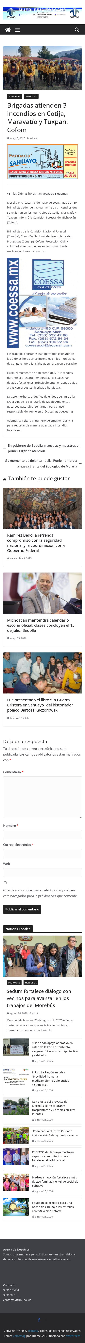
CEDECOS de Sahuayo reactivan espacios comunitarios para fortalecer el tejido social (53, 1156)
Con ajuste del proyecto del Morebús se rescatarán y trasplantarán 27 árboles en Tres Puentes (54, 1108)
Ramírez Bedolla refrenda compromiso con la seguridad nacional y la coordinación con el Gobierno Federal (36, 542)
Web (6, 864)
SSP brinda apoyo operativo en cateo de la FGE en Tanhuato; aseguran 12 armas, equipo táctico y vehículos (55, 1049)
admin (33, 138)
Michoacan (14, 96)
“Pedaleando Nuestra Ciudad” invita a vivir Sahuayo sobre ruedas (55, 1133)
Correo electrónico (18, 845)
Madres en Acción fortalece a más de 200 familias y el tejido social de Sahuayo (55, 1181)
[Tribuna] (8, 30)
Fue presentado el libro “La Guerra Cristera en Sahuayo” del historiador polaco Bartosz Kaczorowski (40, 705)
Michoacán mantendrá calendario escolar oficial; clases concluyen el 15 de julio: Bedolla (41, 625)
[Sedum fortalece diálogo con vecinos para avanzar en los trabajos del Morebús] (42, 956)
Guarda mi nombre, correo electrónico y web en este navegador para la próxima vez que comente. (40, 893)
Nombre (10, 825)
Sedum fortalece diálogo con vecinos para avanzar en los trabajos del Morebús (39, 998)
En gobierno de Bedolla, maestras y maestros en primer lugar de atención (44, 448)
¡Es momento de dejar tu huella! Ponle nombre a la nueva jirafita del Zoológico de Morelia (41, 463)
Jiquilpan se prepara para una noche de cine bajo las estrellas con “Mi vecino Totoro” (53, 1207)
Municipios (31, 96)
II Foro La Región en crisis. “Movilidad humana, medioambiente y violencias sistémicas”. (50, 1078)
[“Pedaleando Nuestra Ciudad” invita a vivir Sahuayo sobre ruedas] (16, 1136)
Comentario (13, 772)
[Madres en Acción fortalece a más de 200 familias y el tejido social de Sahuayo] (16, 1184)
